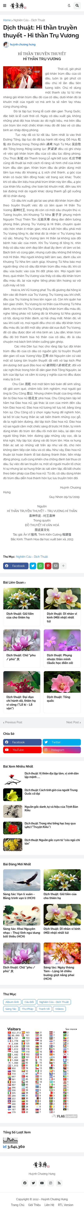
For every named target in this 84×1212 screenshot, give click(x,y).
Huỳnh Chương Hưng (54, 1199)
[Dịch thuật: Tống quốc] (62, 682)
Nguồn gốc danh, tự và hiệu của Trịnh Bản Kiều (51, 808)
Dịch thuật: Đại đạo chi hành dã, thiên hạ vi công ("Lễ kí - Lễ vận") (21, 702)
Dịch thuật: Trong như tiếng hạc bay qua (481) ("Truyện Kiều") (50, 825)
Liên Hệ (49, 1205)
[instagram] (50, 1183)
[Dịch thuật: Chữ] (21, 640)
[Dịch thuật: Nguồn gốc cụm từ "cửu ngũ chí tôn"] (12, 844)
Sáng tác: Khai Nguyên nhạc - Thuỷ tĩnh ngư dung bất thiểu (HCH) (21, 932)
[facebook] (24, 1183)
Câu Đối (29, 1002)
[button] (4, 5)
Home (7, 20)
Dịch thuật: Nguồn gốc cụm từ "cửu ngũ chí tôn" (52, 842)
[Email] (55, 566)
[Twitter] (32, 566)
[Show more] (63, 566)
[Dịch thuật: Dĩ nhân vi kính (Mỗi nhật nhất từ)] (62, 598)
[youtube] (42, 1183)
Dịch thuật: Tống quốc (58, 699)
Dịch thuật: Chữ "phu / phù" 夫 (21, 657)
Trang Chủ (17, 1205)
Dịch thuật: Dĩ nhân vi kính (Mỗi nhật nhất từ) (62, 617)
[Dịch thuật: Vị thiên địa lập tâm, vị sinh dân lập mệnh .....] (12, 778)
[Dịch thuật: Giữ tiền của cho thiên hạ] (21, 598)
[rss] (59, 1183)
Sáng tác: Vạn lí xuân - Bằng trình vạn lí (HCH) (19, 896)
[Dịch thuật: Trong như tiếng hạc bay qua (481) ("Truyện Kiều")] (12, 828)
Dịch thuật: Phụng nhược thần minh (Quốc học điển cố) (60, 659)
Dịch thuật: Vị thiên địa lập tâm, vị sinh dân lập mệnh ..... (52, 775)
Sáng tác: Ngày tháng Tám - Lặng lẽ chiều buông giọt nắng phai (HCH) (59, 973)
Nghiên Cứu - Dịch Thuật (29, 20)
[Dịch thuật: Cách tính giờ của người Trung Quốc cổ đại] (12, 794)
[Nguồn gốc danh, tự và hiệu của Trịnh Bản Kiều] (12, 811)
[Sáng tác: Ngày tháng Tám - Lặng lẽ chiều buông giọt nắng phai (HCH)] (62, 953)
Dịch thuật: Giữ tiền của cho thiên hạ (20, 615)
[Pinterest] (48, 566)
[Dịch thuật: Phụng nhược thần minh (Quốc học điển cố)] (62, 640)
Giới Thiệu (34, 1205)
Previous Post (13, 722)
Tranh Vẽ (44, 1008)
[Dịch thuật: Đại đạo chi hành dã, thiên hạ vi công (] (21, 682)
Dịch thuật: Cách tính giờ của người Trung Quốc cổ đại (51, 792)
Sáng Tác (10, 1008)
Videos (59, 1008)
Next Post (72, 722)
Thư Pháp (27, 1008)
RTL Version (65, 1205)
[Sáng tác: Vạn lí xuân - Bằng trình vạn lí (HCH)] (21, 880)
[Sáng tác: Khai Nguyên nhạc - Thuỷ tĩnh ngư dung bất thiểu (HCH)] (21, 915)
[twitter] (33, 1183)
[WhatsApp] (40, 566)
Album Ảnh (12, 1002)
